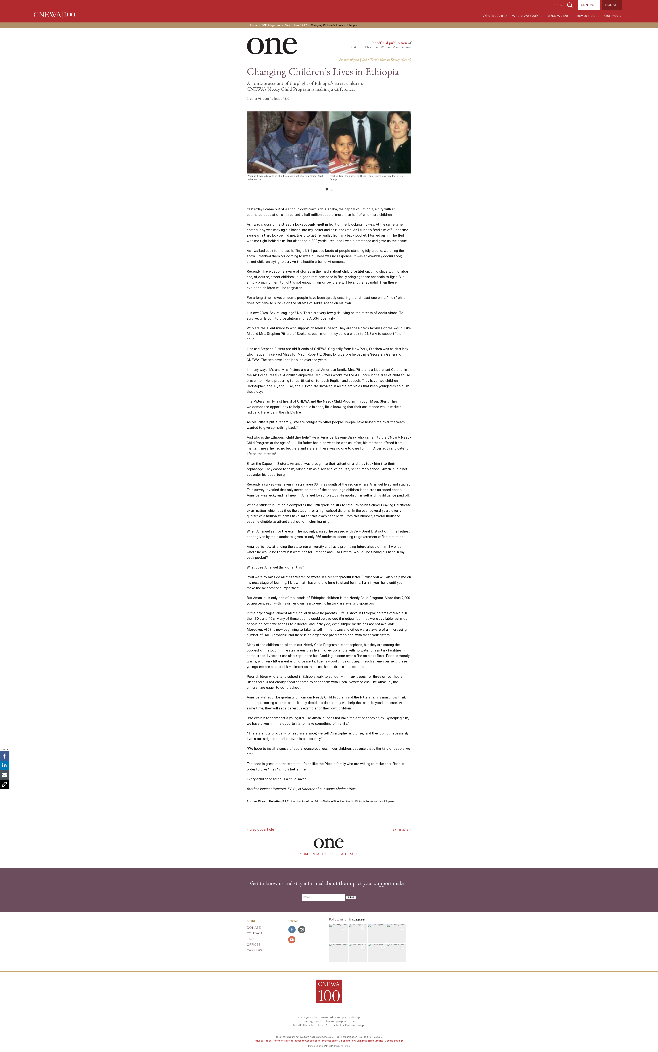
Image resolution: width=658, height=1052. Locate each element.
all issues (349, 854)
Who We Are (493, 16)
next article (400, 829)
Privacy (338, 1046)
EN (554, 5)
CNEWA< (54, 14)
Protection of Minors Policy (338, 1040)
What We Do (557, 16)
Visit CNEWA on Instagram (302, 929)
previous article (261, 829)
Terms (346, 1046)
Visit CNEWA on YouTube (292, 939)
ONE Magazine (271, 25)
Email (4, 775)
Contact (588, 5)
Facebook (4, 756)
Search (570, 5)
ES (560, 5)
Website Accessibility (307, 1040)
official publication (392, 42)
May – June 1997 (296, 25)
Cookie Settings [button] (394, 1040)
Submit (351, 897)
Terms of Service (283, 1040)
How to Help (585, 16)
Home (254, 25)
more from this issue (318, 854)
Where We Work (525, 16)
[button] (338, 933)
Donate (612, 5)
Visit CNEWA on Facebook (292, 929)
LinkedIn (4, 765)
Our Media (612, 16)
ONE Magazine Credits (370, 1040)
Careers (254, 950)
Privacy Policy (262, 1040)
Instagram (357, 919)
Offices (254, 945)
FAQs (251, 939)
